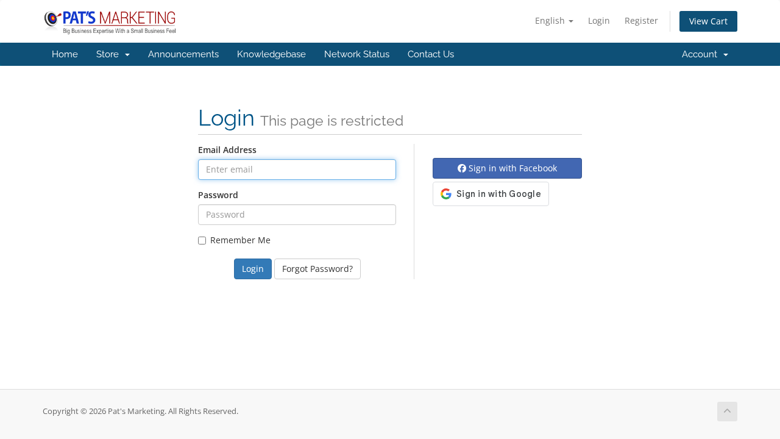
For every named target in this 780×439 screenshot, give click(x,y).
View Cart (708, 21)
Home (65, 54)
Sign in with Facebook (511, 168)
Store (110, 54)
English (551, 20)
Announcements (183, 54)
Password (218, 195)
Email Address (227, 149)
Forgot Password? (317, 268)
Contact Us (431, 54)
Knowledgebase (271, 54)
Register (641, 20)
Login (599, 20)
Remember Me (240, 240)
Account (702, 54)
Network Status (356, 54)
